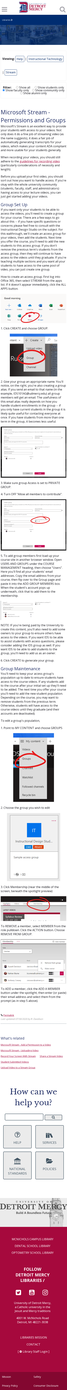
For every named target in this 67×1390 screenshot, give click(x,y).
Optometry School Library (33, 1252)
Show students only (50, 87)
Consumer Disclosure (46, 1385)
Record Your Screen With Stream (18, 1056)
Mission (6, 1376)
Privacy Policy (10, 1385)
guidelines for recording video (40, 161)
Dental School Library (32, 1246)
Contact (33, 1344)
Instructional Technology (45, 59)
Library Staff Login (35, 1351)
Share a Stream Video (51, 1056)
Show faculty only (17, 90)
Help (20, 59)
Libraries (6, 20)
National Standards (17, 1171)
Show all (24, 87)
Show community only (49, 90)
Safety (37, 1376)
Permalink (8, 1015)
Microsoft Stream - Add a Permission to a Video (26, 1044)
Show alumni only (35, 93)
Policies (49, 1169)
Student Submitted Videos (15, 1061)
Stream (11, 72)
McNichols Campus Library (32, 1239)
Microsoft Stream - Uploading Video (20, 1050)
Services (49, 1142)
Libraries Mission (33, 1337)
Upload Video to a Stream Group (18, 1067)
